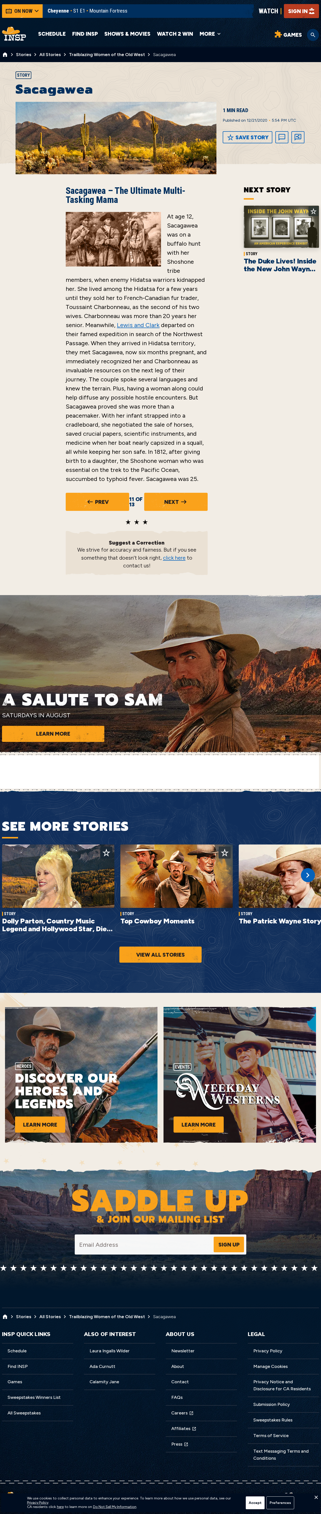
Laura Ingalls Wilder (110, 1351)
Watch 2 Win (175, 34)
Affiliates (180, 1428)
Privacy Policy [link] (37, 1502)
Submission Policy (271, 1404)
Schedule (52, 34)
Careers (179, 1413)
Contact (180, 1382)
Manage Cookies (270, 1366)
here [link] (60, 1507)
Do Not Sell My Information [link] (114, 1507)
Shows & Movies (127, 34)
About (177, 1366)
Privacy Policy (267, 1351)
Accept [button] (255, 1503)
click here (174, 558)
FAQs (177, 1397)
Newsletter (183, 1351)
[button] (315, 1499)
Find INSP (85, 34)
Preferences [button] (280, 1503)
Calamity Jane (104, 1382)
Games (15, 1382)
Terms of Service (271, 1435)
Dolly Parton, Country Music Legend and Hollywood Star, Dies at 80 (56, 929)
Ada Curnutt (102, 1366)
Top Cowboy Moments (157, 921)
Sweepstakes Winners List (34, 1397)
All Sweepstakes (24, 1413)
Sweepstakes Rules (272, 1420)
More (207, 34)
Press (176, 1444)
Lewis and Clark (138, 325)
